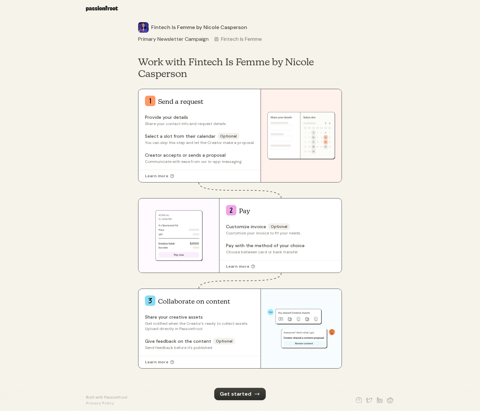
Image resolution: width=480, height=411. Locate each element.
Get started (235, 393)
